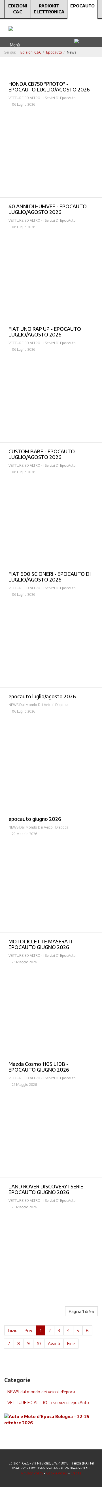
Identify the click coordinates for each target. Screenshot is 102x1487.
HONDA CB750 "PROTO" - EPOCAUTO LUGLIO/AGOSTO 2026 (49, 86)
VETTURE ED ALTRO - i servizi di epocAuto (48, 1402)
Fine (71, 1343)
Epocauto (82, 5)
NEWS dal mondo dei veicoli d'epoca (41, 1391)
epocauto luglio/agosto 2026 (42, 696)
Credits (76, 1473)
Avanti (54, 1343)
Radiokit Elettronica (49, 8)
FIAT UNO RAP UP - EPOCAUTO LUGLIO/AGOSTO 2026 (44, 331)
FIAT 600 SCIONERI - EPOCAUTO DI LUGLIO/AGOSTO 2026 (49, 576)
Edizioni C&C (17, 8)
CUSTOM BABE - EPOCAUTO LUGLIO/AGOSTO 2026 (41, 454)
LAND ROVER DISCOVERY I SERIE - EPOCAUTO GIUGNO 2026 (47, 1189)
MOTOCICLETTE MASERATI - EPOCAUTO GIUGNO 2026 (41, 944)
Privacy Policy (32, 1473)
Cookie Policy (56, 1473)
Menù (14, 44)
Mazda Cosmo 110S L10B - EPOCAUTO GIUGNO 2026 (38, 1066)
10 (39, 1343)
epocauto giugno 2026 (34, 818)
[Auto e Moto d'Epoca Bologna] (51, 1419)
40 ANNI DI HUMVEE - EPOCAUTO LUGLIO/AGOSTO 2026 (47, 209)
